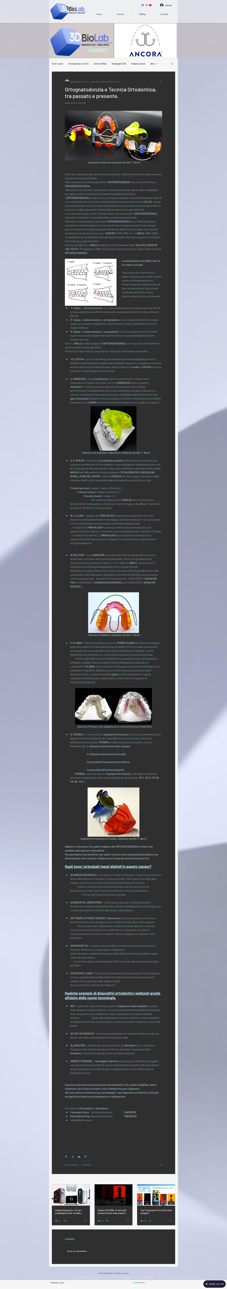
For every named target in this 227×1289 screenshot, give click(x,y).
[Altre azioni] (160, 81)
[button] (172, 64)
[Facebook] (142, 5)
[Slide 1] (113, 51)
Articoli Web (100, 63)
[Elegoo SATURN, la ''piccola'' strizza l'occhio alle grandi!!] (114, 1195)
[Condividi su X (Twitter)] (72, 1156)
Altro (152, 63)
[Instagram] (146, 5)
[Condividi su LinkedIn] (79, 1156)
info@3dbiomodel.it (130, 1277)
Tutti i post (57, 63)
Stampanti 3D (119, 63)
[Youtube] (150, 5)
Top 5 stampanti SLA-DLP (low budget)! (156, 1212)
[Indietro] (14, 40)
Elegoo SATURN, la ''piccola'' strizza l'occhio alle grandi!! (112, 1212)
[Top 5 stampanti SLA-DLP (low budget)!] (156, 1195)
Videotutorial (138, 63)
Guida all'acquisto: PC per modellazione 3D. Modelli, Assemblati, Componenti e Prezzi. (69, 1212)
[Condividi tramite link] (85, 1156)
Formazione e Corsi (78, 63)
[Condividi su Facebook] (66, 1156)
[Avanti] (212, 40)
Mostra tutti (170, 1179)
